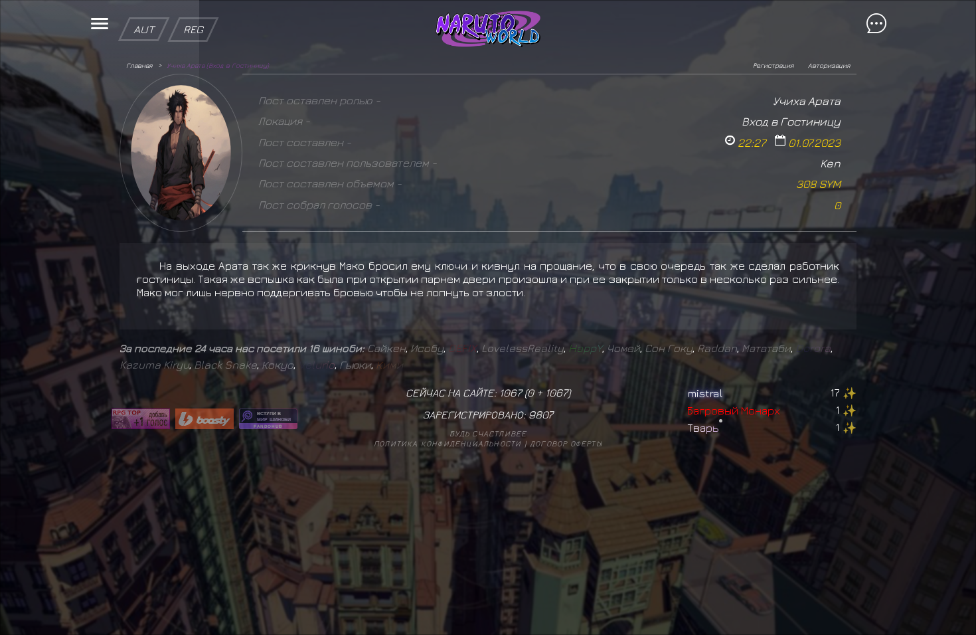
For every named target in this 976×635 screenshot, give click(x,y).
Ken (830, 163)
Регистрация (773, 65)
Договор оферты (566, 443)
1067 (556, 392)
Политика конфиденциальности (447, 443)
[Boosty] (204, 418)
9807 (541, 414)
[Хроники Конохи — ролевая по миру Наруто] (268, 418)
